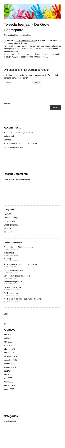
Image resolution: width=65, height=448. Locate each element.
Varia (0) (7, 228)
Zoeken (7, 104)
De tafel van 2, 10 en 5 (13, 288)
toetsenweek (9, 136)
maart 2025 (8, 382)
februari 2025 (9, 385)
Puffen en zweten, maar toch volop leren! (20, 143)
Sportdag (7, 140)
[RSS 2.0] (5, 325)
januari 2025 (9, 389)
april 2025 (8, 378)
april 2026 (8, 342)
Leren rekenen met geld (13, 147)
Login (6, 314)
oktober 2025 (9, 364)
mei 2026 (7, 338)
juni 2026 (7, 335)
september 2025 (10, 367)
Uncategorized (10, 421)
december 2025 (10, 356)
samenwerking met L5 (13, 283)
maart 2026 (8, 345)
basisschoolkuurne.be (26, 41)
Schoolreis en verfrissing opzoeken (18, 133)
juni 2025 (7, 371)
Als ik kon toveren (11, 294)
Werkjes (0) (8, 232)
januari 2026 (9, 353)
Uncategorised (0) (11, 225)
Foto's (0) (7, 214)
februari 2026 (9, 349)
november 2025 (10, 360)
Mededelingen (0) (11, 218)
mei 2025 (7, 375)
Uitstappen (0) (9, 221)
